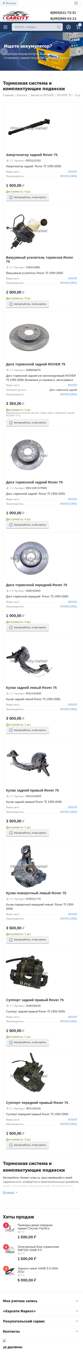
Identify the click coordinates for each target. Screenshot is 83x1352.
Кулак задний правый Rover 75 (32, 790)
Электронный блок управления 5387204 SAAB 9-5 (38, 1248)
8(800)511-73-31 (63, 13)
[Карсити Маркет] (16, 15)
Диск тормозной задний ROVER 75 (35, 364)
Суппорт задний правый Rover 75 (35, 1000)
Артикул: (19, 160)
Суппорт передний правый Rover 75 (37, 1103)
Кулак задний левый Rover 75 (31, 688)
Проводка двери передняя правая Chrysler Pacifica (35, 1226)
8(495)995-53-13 (63, 19)
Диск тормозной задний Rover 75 (34, 482)
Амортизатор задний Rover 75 (32, 155)
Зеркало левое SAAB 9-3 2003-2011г (38, 1270)
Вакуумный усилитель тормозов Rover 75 (39, 259)
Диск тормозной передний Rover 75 (36, 585)
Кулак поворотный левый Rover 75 (36, 893)
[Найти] (59, 27)
